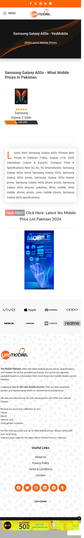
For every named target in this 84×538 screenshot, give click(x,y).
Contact (41, 475)
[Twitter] (27, 488)
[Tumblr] (62, 488)
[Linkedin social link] (45, 3)
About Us (40, 457)
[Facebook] (18, 488)
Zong (3, 423)
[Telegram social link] (50, 3)
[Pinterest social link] (40, 3)
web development (39, 398)
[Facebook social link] (30, 3)
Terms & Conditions (40, 469)
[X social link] (35, 3)
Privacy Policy (40, 463)
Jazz (38, 409)
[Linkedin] (45, 488)
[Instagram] (36, 488)
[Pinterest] (54, 488)
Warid (4, 416)
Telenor (4, 419)
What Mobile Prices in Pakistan (50, 438)
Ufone (4, 412)
